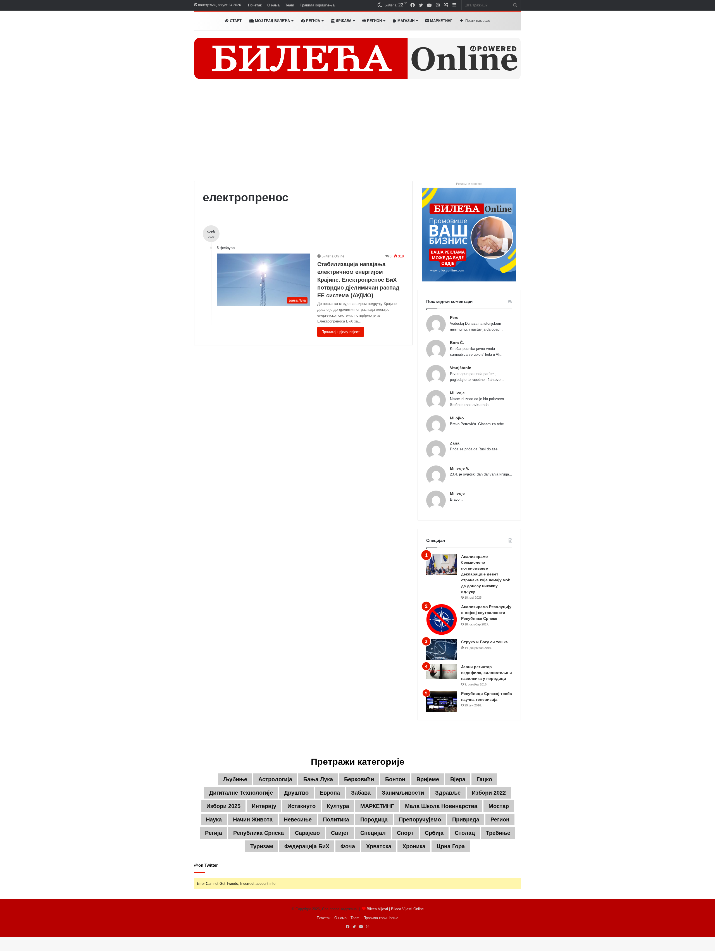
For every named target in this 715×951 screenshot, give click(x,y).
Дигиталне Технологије (241, 793)
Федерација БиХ (306, 846)
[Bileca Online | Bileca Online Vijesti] (357, 58)
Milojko (457, 418)
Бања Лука (318, 779)
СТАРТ (235, 21)
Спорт (405, 833)
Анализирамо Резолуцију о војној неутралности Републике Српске (486, 612)
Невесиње (298, 819)
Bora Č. (457, 342)
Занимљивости (403, 793)
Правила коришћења (317, 5)
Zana (454, 443)
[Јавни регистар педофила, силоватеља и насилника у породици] (441, 671)
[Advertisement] (357, 133)
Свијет (340, 833)
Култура (338, 806)
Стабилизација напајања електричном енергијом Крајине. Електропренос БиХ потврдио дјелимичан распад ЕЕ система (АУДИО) (358, 279)
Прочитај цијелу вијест (340, 332)
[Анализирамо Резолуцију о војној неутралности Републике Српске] (441, 619)
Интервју (264, 806)
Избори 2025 (223, 806)
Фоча (347, 846)
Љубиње (235, 779)
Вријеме (427, 779)
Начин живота (253, 819)
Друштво (296, 793)
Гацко (484, 779)
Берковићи (359, 779)
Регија (213, 833)
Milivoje (457, 393)
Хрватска (378, 846)
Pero (454, 317)
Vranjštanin (460, 367)
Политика (336, 819)
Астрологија (275, 779)
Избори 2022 (489, 793)
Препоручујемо (420, 819)
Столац (465, 833)
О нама (273, 5)
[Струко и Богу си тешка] (441, 649)
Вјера (457, 779)
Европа (330, 793)
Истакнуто (301, 806)
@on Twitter (206, 865)
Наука (214, 819)
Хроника (413, 846)
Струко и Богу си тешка (484, 642)
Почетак (255, 5)
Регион (374, 21)
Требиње (498, 833)
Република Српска (258, 833)
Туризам (261, 846)
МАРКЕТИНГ (440, 21)
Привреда (465, 819)
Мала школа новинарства (441, 806)
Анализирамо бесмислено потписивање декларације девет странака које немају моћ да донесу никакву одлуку (486, 574)
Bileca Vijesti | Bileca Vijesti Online (395, 909)
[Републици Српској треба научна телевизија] (441, 701)
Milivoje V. (459, 468)
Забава (361, 793)
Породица (374, 819)
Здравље (448, 793)
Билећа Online (332, 256)
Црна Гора (451, 846)
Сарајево (307, 833)
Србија (434, 833)
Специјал (373, 833)
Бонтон (395, 779)
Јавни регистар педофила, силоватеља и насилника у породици (486, 673)
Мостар (498, 806)
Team (289, 5)
